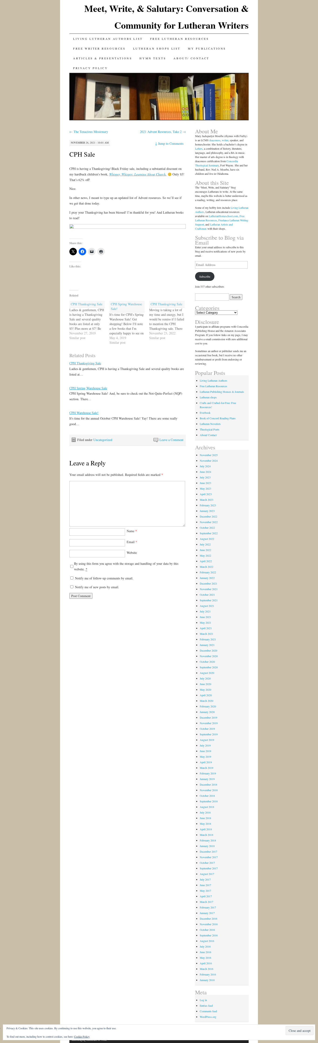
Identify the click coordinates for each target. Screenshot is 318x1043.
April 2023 (206, 494)
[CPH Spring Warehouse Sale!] (129, 323)
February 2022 (208, 572)
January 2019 (207, 779)
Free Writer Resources (99, 48)
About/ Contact (191, 58)
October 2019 (207, 728)
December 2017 (208, 851)
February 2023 (208, 505)
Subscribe (204, 276)
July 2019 (205, 745)
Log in (203, 1000)
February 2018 (208, 840)
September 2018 (209, 801)
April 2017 (206, 896)
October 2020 (207, 661)
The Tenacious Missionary (88, 131)
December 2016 (208, 918)
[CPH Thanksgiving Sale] (89, 320)
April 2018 (206, 829)
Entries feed (206, 1005)
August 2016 (207, 941)
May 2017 (205, 890)
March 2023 (206, 499)
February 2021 (208, 639)
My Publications (207, 48)
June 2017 (205, 885)
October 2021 (207, 594)
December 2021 (208, 583)
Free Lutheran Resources (179, 38)
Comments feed (208, 1011)
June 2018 (205, 818)
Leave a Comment (171, 439)
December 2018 (208, 784)
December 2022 (208, 516)
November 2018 (209, 790)
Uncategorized (102, 439)
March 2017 (206, 902)
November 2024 (209, 460)
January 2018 (207, 846)
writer (225, 140)
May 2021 (205, 622)
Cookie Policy (82, 1036)
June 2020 (205, 684)
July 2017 (205, 879)
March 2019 (206, 768)
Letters (199, 148)
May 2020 (205, 689)
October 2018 (207, 795)
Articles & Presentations (102, 58)
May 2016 (205, 957)
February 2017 (208, 907)
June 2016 (205, 952)
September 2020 (209, 667)
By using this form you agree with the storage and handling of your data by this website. (126, 566)
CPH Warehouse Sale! (83, 412)
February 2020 (208, 706)
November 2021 (209, 589)
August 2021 (207, 606)
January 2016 (207, 980)
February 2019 (208, 773)
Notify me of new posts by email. (97, 587)
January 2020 (207, 712)
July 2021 (205, 611)
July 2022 (205, 544)
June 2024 (205, 472)
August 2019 (207, 740)
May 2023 (205, 488)
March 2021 (206, 634)
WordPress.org (208, 1017)
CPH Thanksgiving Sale (85, 363)
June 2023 (205, 483)
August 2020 (207, 673)
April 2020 (206, 695)
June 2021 (205, 617)
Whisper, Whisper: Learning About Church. (137, 174)
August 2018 (207, 807)
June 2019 (205, 751)
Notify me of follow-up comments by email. (104, 578)
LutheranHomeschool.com (223, 216)
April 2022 (206, 561)
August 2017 (207, 874)
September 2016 (209, 935)
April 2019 (206, 762)
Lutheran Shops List (156, 48)
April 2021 (206, 628)
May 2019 (205, 756)
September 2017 (209, 868)
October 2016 (207, 930)
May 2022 (205, 555)
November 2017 (209, 857)
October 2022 (207, 527)
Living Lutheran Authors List (108, 38)
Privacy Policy (90, 68)
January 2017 (207, 913)
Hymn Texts (152, 58)
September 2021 (209, 600)
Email (132, 542)
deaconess (214, 140)
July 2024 (205, 466)
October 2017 (207, 863)
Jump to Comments (169, 143)
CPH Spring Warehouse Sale (88, 388)
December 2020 (208, 650)
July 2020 (205, 678)
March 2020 (206, 701)
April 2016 (206, 963)
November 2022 (209, 522)
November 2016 (209, 924)
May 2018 (205, 823)
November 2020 (209, 656)
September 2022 (209, 533)
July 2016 (205, 946)
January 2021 (207, 645)
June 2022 (205, 550)
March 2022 (206, 567)
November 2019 (209, 723)
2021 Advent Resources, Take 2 (163, 131)
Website (132, 552)
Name (132, 531)
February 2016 (208, 974)
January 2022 (207, 578)
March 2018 (206, 835)
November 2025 (209, 455)
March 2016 (206, 969)
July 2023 (205, 477)
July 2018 (205, 812)
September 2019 (209, 734)
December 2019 (208, 717)
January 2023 (207, 511)
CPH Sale (82, 154)
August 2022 (207, 539)
